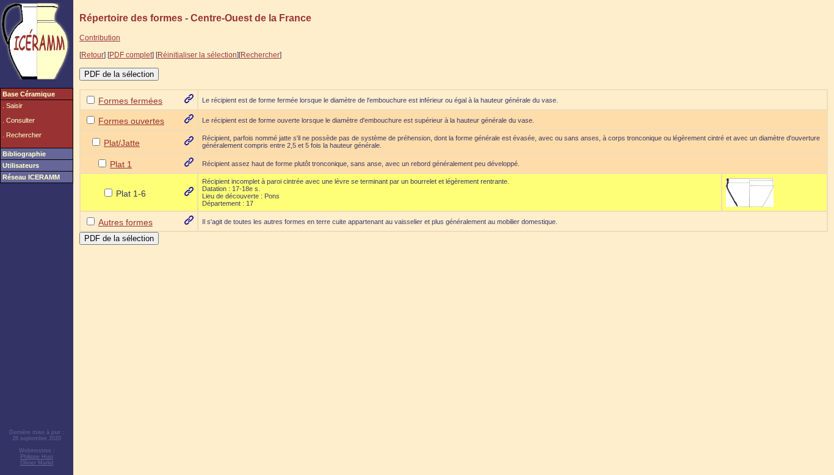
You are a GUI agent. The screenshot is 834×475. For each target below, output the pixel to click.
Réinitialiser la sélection (197, 55)
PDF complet (130, 55)
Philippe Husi (36, 457)
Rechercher (260, 55)
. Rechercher (22, 135)
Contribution (99, 38)
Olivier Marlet (37, 463)
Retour (92, 55)
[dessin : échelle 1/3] (750, 191)
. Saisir (12, 105)
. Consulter (18, 120)
